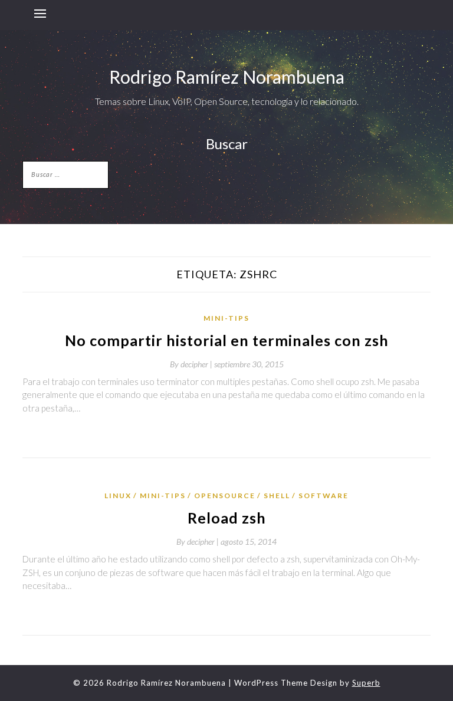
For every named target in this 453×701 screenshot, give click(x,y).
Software (323, 495)
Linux (118, 495)
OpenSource (224, 495)
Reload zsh (227, 517)
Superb (366, 682)
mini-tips (226, 318)
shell (277, 495)
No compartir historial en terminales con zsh (227, 340)
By (192, 364)
